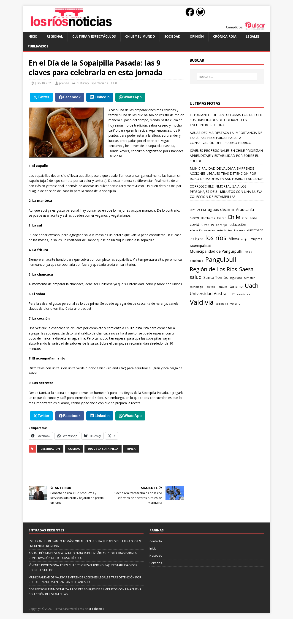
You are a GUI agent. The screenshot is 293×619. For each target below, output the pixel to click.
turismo (236, 286)
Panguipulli (221, 259)
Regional (55, 36)
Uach (251, 285)
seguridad (236, 277)
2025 (192, 210)
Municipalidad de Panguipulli (216, 251)
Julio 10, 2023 (43, 83)
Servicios (155, 563)
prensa (64, 83)
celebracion (50, 449)
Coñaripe (222, 225)
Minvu (233, 238)
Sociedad (172, 36)
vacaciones (243, 294)
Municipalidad (200, 245)
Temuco (222, 286)
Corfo (253, 218)
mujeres (256, 239)
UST (232, 294)
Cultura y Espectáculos (94, 36)
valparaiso (222, 303)
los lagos (196, 238)
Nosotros (155, 555)
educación (238, 224)
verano (235, 303)
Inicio (32, 36)
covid (194, 224)
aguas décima (221, 209)
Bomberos (208, 218)
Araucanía (245, 209)
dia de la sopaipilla (103, 449)
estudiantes (224, 230)
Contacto (155, 541)
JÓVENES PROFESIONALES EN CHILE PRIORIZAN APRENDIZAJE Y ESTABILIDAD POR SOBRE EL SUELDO (226, 155)
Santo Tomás (215, 277)
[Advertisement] (112, 469)
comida (74, 449)
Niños (248, 251)
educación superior (202, 230)
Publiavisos (38, 46)
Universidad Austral (209, 293)
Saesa (246, 269)
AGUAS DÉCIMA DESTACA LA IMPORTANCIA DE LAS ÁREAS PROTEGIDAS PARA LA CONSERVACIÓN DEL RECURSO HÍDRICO (226, 137)
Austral (194, 218)
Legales (253, 36)
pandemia (196, 261)
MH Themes (96, 609)
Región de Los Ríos (213, 269)
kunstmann (255, 230)
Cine (245, 218)
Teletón (210, 286)
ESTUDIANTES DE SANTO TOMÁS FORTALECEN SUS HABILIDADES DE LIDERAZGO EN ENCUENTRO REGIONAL (226, 120)
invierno (239, 230)
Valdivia (202, 302)
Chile (234, 217)
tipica (131, 449)
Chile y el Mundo (140, 36)
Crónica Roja (224, 36)
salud (195, 277)
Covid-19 (207, 225)
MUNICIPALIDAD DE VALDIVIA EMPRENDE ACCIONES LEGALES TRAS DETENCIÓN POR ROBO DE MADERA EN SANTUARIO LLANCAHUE (226, 173)
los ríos (215, 237)
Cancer (221, 218)
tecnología (196, 286)
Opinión (197, 36)
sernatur (249, 277)
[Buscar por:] (227, 77)
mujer (245, 239)
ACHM (201, 210)
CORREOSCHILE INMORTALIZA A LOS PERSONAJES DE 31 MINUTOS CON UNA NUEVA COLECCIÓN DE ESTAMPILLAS (226, 191)
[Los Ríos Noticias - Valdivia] (146, 29)
